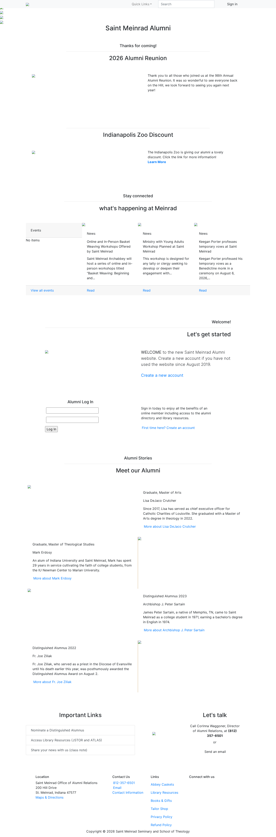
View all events (42, 290)
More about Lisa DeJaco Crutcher (170, 526)
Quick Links (140, 4)
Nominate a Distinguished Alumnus (57, 730)
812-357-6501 (124, 783)
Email (117, 788)
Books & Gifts (161, 801)
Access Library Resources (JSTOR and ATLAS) (66, 740)
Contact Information (127, 792)
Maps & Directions (49, 797)
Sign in (232, 4)
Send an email (215, 752)
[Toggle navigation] (247, 4)
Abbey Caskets (162, 784)
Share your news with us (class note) (59, 750)
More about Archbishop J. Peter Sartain (174, 630)
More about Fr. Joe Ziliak (52, 682)
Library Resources (164, 792)
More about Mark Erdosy (52, 578)
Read (91, 290)
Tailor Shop (159, 809)
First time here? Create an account (168, 428)
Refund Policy (161, 825)
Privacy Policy (161, 817)
